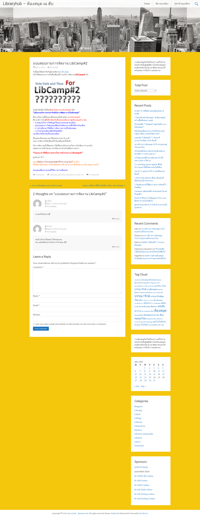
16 (150, 374)
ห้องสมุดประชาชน (151, 315)
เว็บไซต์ (144, 324)
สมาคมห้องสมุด (144, 307)
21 (141, 377)
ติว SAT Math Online (143, 489)
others (137, 442)
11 (159, 371)
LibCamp (65, 72)
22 (145, 377)
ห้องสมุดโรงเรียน (151, 319)
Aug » (143, 386)
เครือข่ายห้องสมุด (147, 322)
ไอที (158, 325)
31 (154, 380)
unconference (138, 286)
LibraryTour (139, 426)
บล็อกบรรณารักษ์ (148, 300)
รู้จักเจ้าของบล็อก (182, 3)
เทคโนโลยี (157, 321)
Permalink (51, 206)
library (159, 280)
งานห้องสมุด (152, 289)
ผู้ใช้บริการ (148, 303)
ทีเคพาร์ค (159, 289)
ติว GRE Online (141, 480)
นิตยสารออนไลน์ (146, 293)
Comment (38, 267)
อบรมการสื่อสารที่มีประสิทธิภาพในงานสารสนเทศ (104, 185)
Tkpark (153, 283)
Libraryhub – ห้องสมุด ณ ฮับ (28, 3)
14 (141, 374)
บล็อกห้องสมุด (157, 300)
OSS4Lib (138, 438)
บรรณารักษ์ (142, 296)
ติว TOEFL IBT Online (143, 476)
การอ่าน (146, 286)
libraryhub (54, 67)
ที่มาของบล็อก (162, 3)
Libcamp (53, 175)
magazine (146, 283)
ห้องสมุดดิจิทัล (138, 315)
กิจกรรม (151, 286)
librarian (153, 280)
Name (36, 296)
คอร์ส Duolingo (141, 467)
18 (159, 374)
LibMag (137, 418)
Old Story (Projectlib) (143, 434)
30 (150, 380)
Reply (116, 218)
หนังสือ (161, 306)
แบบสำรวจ (79, 175)
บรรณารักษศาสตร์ (157, 292)
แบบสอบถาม (70, 175)
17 (154, 374)
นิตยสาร (137, 293)
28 (141, 380)
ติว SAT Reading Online (144, 498)
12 (163, 371)
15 (145, 374)
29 (145, 380)
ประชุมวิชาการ (139, 303)
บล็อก (49, 201)
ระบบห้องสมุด (156, 303)
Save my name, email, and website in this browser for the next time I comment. (71, 324)
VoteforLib (40, 175)
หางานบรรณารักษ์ (148, 311)
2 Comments (94, 175)
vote (63, 175)
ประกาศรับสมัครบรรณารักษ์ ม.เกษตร (46, 185)
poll (59, 175)
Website (36, 315)
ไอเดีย (162, 325)
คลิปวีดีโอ (157, 286)
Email (36, 305)
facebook (137, 280)
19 (163, 374)
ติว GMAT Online (141, 485)
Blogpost (138, 406)
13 (136, 374)
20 (136, 377)
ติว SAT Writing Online (144, 494)
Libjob (137, 414)
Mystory (138, 430)
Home (147, 3)
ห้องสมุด (160, 310)
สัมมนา (154, 306)
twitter (158, 283)
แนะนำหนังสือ (152, 325)
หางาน (137, 310)
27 (136, 380)
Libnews (138, 422)
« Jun (136, 386)
